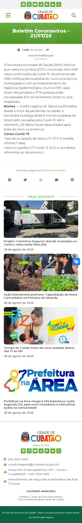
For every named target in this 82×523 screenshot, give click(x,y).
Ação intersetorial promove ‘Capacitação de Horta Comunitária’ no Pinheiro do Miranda (40, 296)
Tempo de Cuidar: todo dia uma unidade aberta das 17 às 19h (39, 349)
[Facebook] (23, 4)
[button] (10, 179)
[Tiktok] (41, 4)
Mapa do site (41, 445)
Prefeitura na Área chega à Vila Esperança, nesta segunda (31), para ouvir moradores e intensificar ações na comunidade (39, 404)
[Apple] (52, 4)
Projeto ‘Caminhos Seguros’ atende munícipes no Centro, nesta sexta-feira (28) (40, 242)
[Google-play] (46, 4)
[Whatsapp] (58, 4)
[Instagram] (29, 4)
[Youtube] (35, 4)
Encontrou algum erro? (41, 170)
